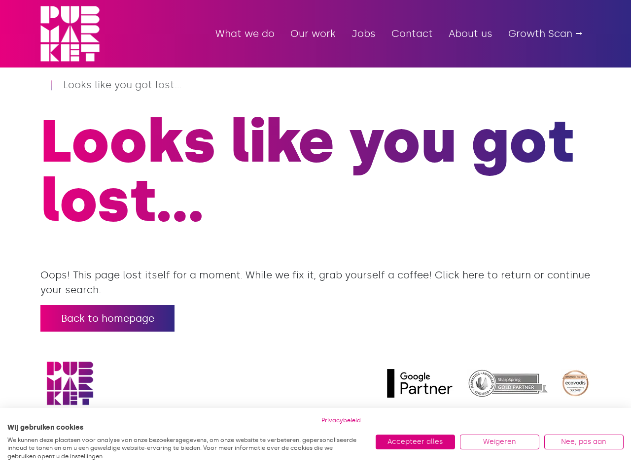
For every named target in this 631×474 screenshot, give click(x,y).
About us (470, 33)
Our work (313, 33)
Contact (412, 33)
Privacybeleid (341, 420)
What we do (245, 33)
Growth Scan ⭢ (545, 33)
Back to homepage (107, 318)
